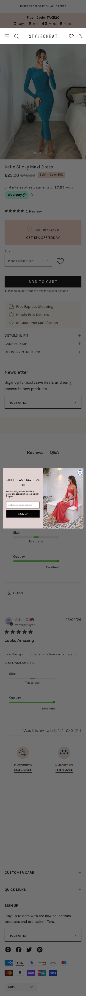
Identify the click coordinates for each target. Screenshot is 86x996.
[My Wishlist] (71, 36)
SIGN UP (23, 513)
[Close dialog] (80, 472)
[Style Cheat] (43, 36)
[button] (16, 36)
